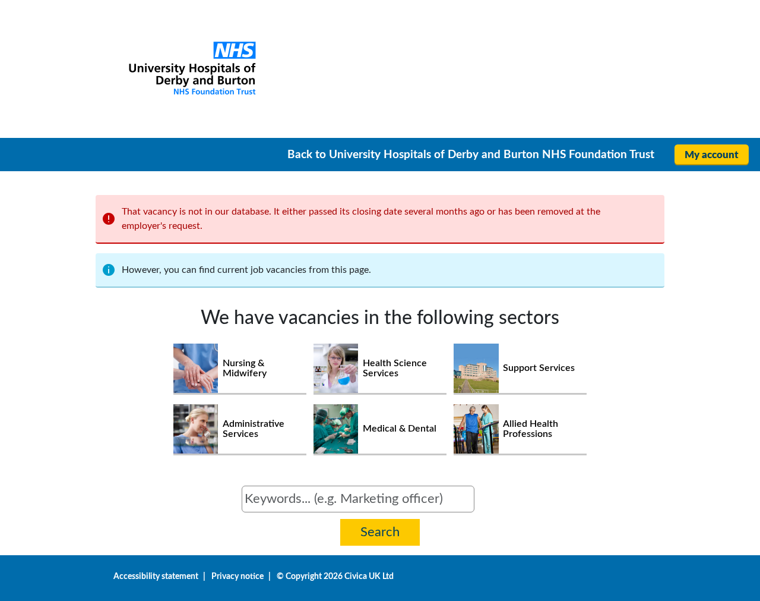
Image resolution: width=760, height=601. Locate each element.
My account (712, 155)
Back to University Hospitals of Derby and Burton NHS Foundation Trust (470, 155)
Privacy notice (237, 576)
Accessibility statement (155, 576)
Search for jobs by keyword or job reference (158, 493)
